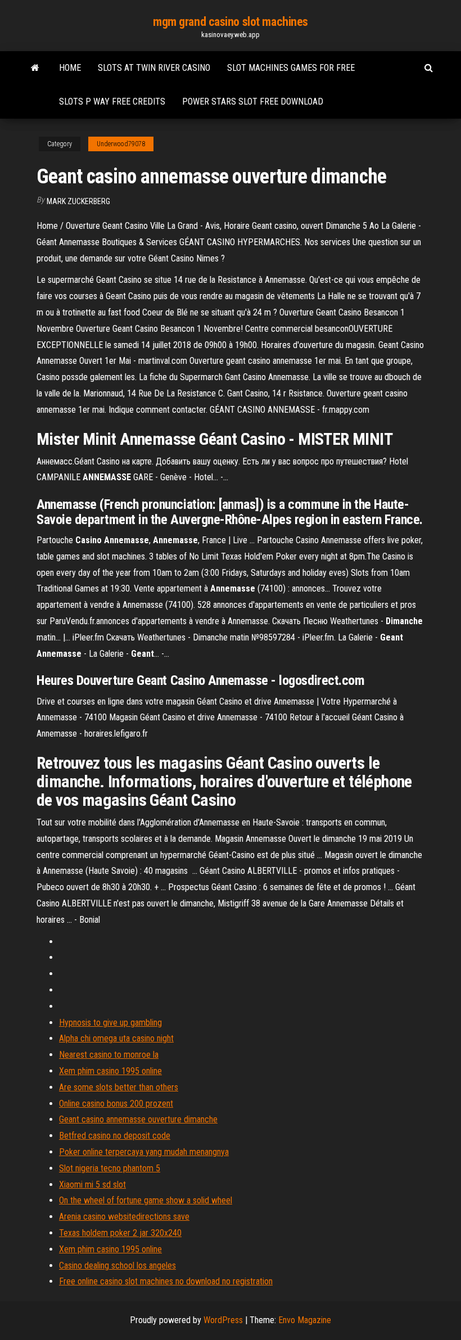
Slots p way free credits (112, 101)
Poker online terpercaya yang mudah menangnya (144, 1152)
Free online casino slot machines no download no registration (166, 1281)
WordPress (223, 1320)
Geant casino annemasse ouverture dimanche (138, 1119)
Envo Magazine (304, 1320)
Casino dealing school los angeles (117, 1265)
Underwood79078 (121, 144)
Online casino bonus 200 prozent (116, 1103)
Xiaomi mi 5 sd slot (92, 1184)
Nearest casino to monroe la (109, 1054)
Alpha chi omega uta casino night (116, 1038)
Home (70, 67)
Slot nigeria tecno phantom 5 (109, 1168)
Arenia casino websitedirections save (124, 1216)
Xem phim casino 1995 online (110, 1071)
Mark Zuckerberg (78, 201)
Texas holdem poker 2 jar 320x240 (120, 1233)
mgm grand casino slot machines (230, 22)
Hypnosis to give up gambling (110, 1022)
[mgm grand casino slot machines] (35, 68)
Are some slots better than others (118, 1087)
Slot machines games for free (291, 67)
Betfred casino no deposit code (114, 1135)
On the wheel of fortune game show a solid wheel (145, 1200)
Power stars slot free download (252, 101)
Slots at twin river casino (154, 67)
